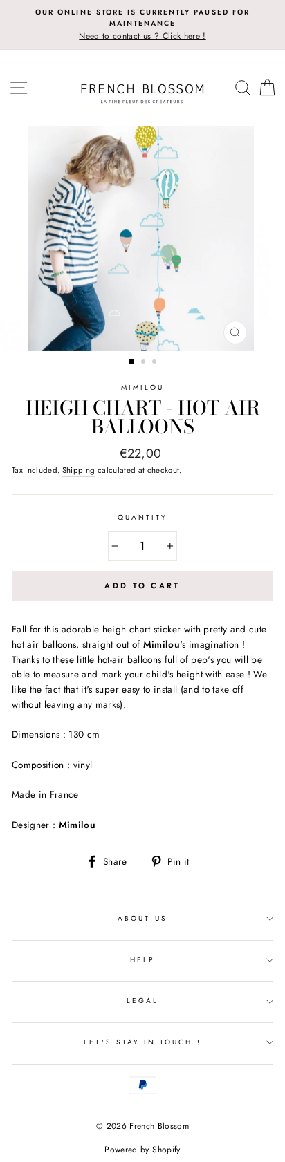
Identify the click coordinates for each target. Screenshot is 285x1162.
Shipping (78, 470)
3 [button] (155, 362)
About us (142, 918)
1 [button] (132, 362)
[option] (142, 25)
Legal (142, 1000)
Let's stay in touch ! (142, 1042)
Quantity (142, 517)
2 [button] (144, 362)
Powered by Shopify (142, 1149)
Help (142, 960)
